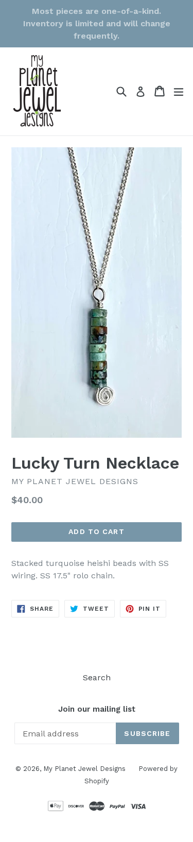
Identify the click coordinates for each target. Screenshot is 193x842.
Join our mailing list (96, 709)
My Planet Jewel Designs (84, 768)
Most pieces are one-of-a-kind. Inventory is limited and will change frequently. (96, 23)
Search (97, 677)
